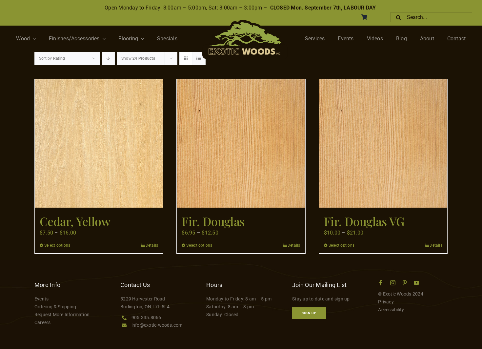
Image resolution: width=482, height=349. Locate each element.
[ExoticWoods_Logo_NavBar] (245, 22)
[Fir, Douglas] (241, 143)
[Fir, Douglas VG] (383, 143)
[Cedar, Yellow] (99, 143)
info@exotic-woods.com (157, 325)
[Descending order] (108, 58)
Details (152, 245)
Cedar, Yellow (75, 221)
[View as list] (198, 58)
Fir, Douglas (213, 221)
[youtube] (416, 282)
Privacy (386, 301)
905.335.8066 (146, 317)
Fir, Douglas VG (364, 221)
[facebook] (380, 282)
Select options (57, 245)
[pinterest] (404, 282)
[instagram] (392, 282)
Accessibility (391, 309)
